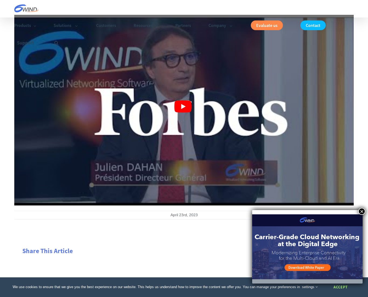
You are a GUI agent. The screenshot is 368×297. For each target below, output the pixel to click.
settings (308, 287)
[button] (56, 43)
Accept (341, 287)
